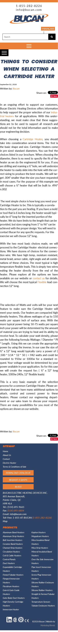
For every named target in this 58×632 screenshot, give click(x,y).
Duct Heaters (9, 563)
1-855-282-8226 (29, 6)
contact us (39, 278)
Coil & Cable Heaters (12, 555)
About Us (7, 455)
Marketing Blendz (48, 625)
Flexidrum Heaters (11, 586)
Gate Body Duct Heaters (14, 597)
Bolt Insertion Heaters (12, 539)
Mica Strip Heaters (39, 547)
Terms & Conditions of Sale (14, 466)
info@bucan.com (29, 10)
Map (5, 521)
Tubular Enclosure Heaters (43, 605)
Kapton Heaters (38, 532)
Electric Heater (9, 462)
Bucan (16, 88)
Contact (6, 458)
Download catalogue (18, 472)
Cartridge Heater (32, 139)
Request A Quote (18, 479)
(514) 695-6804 (15, 510)
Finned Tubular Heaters (13, 574)
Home (5, 451)
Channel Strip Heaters (12, 547)
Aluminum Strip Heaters (13, 536)
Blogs (49, 32)
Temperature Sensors (40, 601)
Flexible (41, 282)
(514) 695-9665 (16, 507)
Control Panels (9, 559)
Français (48, 28)
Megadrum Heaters (40, 536)
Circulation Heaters (11, 551)
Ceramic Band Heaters (13, 543)
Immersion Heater (11, 609)
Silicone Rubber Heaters (42, 590)
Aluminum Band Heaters (13, 532)
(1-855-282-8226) (42, 517)
